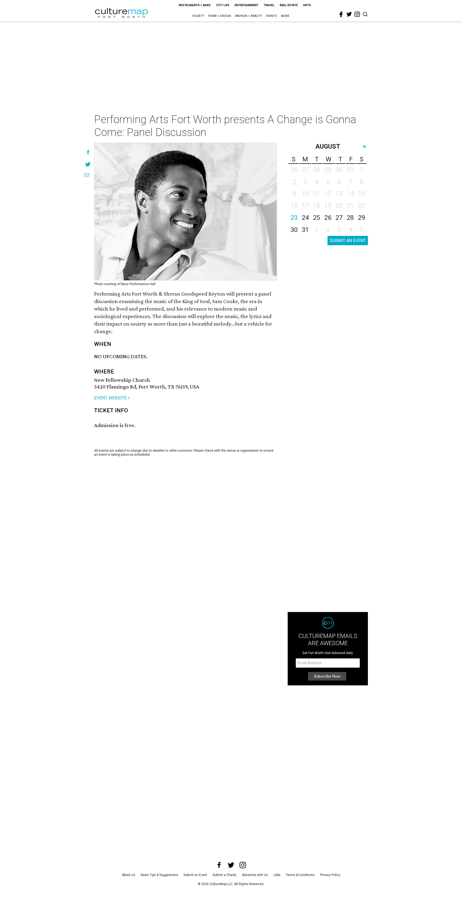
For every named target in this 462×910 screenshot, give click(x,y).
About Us (128, 875)
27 (339, 217)
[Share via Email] (86, 175)
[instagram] (357, 14)
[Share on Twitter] (88, 164)
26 (327, 217)
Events (271, 16)
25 (316, 217)
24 (305, 217)
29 (361, 217)
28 (350, 217)
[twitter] (349, 14)
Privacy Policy (330, 875)
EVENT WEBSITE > (112, 398)
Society (198, 16)
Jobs (276, 875)
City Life (222, 5)
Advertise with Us (255, 875)
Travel (269, 5)
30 (294, 229)
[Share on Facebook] (88, 152)
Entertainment (246, 5)
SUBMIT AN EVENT (348, 240)
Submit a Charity (225, 875)
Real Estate (289, 5)
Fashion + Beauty (248, 16)
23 (294, 217)
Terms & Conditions (300, 875)
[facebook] (341, 14)
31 (305, 229)
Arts (307, 5)
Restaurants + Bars (195, 5)
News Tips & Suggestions (159, 875)
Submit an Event (195, 875)
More (285, 16)
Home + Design (219, 16)
